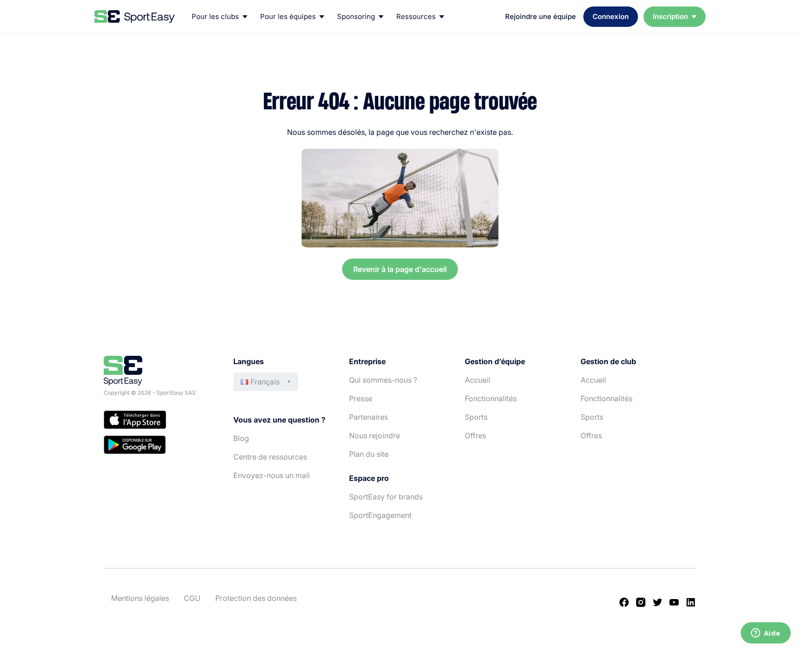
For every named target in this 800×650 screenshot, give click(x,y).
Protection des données (256, 598)
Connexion (611, 16)
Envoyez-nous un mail (271, 475)
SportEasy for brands (386, 496)
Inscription (670, 16)
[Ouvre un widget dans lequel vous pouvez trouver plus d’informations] (765, 633)
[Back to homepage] (134, 16)
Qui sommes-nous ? (383, 380)
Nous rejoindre (374, 435)
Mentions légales (140, 598)
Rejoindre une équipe (540, 16)
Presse (360, 398)
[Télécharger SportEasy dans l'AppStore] (159, 421)
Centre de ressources (270, 456)
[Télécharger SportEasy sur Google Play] (159, 446)
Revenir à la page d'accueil (400, 269)
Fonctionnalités (491, 398)
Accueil (477, 380)
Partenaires (368, 417)
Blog (241, 438)
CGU (192, 598)
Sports (476, 417)
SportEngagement (380, 515)
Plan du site (368, 454)
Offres (475, 435)
